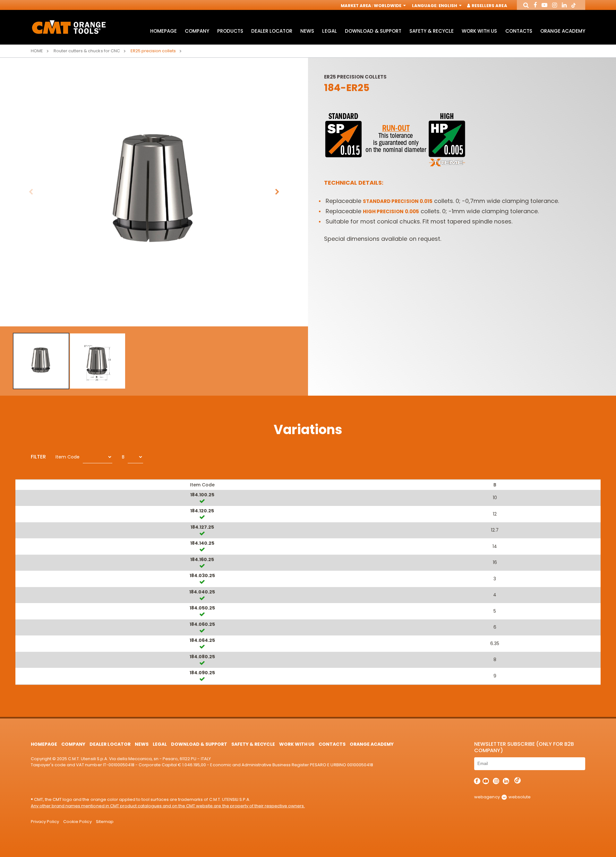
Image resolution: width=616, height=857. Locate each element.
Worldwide (388, 6)
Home (37, 51)
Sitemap (105, 822)
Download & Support (373, 31)
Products (230, 31)
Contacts (518, 31)
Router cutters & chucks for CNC (87, 51)
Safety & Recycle (431, 31)
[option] (154, 192)
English (448, 6)
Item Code (68, 457)
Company (197, 31)
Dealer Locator (271, 31)
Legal (329, 31)
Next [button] (277, 192)
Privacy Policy (45, 822)
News (307, 31)
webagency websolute (502, 797)
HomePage (163, 31)
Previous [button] (31, 192)
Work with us (479, 31)
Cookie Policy (77, 822)
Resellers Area (489, 6)
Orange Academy (562, 31)
